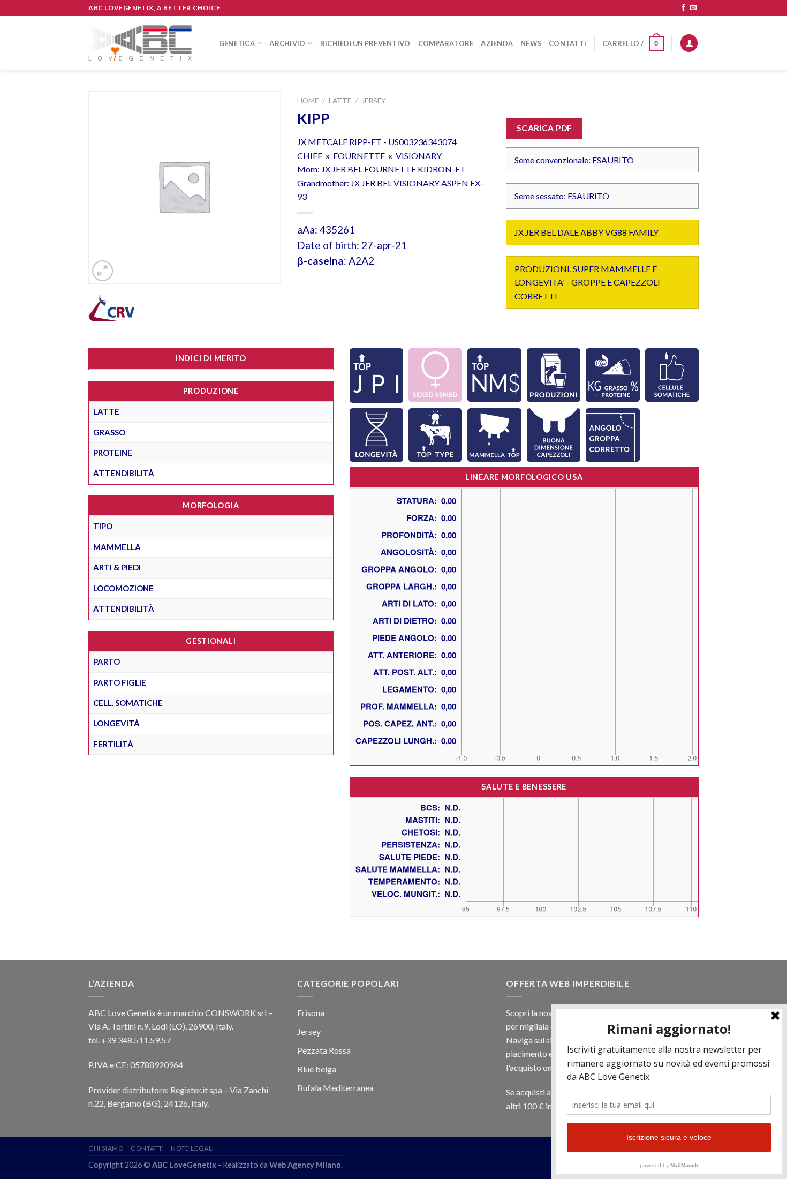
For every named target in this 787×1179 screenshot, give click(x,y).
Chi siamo (106, 1148)
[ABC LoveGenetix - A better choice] (140, 43)
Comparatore (446, 43)
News (530, 43)
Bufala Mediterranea (335, 1088)
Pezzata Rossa (324, 1050)
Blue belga (316, 1069)
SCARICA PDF (544, 128)
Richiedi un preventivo (365, 43)
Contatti (567, 43)
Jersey (373, 100)
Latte (340, 100)
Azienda (497, 43)
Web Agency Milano (305, 1164)
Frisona (310, 1013)
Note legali (192, 1148)
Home (308, 100)
